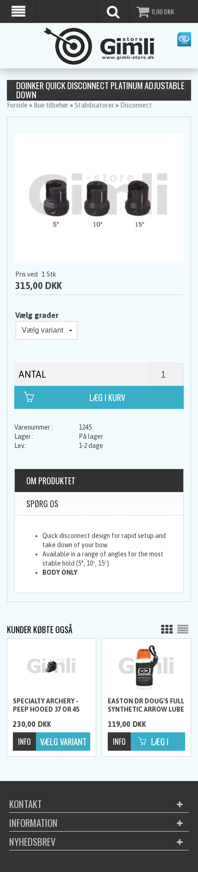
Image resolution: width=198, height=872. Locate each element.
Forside (17, 105)
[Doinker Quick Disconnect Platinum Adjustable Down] (99, 197)
